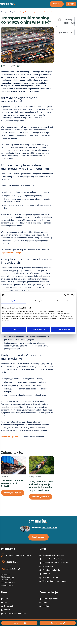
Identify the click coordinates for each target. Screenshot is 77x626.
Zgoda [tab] (13, 301)
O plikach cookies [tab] (63, 301)
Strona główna (5, 12)
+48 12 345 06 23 (12, 562)
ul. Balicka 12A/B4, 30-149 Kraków (18, 555)
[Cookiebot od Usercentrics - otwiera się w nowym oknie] (66, 295)
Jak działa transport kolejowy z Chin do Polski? (12, 483)
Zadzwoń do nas (56, 623)
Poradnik (16, 12)
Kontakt (56, 4)
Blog (11, 12)
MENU (72, 4)
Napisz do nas (18, 623)
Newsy (31, 477)
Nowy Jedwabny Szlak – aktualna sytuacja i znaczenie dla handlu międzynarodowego (41, 486)
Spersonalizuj (37, 329)
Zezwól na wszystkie (63, 329)
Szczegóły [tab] (38, 301)
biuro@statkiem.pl (13, 569)
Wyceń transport (38, 537)
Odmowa (14, 329)
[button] (71, 32)
